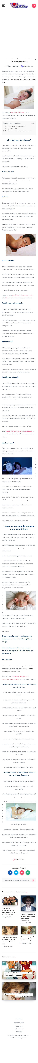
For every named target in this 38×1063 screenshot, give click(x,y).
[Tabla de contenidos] (32, 123)
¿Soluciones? (12, 129)
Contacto (19, 1019)
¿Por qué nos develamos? (16, 126)
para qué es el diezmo (16, 113)
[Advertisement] (19, 36)
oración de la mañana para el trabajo (19, 431)
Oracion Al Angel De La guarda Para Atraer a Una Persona (28, 939)
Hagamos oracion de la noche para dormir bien (19, 132)
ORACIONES (20, 859)
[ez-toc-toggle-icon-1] (31, 124)
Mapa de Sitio (19, 1023)
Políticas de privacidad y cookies (19, 1028)
